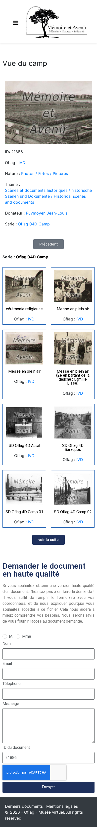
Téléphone (11, 683)
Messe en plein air (73, 309)
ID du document (16, 747)
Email (7, 663)
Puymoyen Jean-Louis (46, 213)
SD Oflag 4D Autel (24, 445)
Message (10, 703)
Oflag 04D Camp (34, 223)
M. (11, 636)
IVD (22, 162)
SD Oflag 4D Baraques (73, 447)
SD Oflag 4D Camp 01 (24, 512)
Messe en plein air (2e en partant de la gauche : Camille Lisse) (73, 377)
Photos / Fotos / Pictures (44, 173)
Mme (26, 636)
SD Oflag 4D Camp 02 (73, 512)
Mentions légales (62, 806)
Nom (6, 643)
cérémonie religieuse (24, 309)
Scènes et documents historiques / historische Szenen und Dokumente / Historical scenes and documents (48, 196)
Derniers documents (24, 806)
